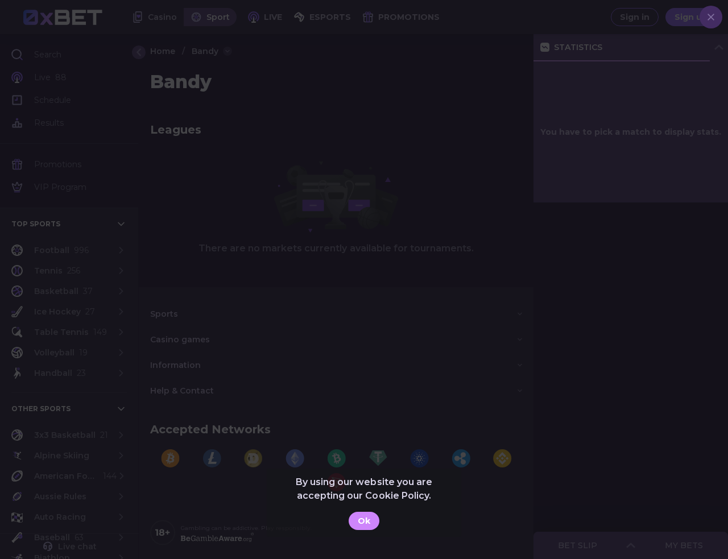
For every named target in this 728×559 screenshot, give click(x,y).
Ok (364, 521)
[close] (711, 17)
